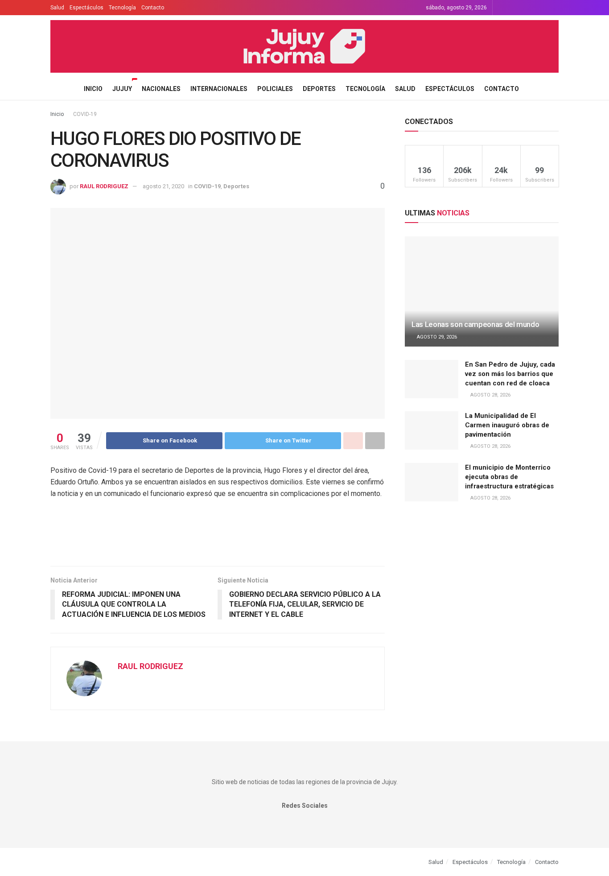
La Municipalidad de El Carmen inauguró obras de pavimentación (507, 425)
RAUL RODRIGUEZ (104, 186)
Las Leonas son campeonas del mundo (475, 324)
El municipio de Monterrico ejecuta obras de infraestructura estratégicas (509, 476)
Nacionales (161, 88)
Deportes (319, 88)
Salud (57, 7)
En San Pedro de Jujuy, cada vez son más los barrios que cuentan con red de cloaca (510, 373)
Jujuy (122, 88)
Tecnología (122, 7)
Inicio (93, 88)
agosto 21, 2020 (163, 186)
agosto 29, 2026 (436, 337)
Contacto (152, 7)
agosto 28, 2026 (489, 395)
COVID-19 (85, 114)
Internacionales (218, 88)
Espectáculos (86, 7)
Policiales (275, 88)
